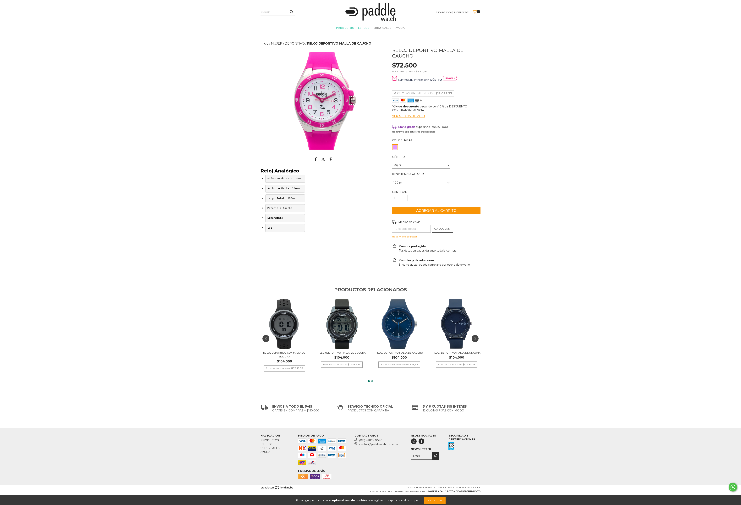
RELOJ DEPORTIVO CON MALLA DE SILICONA (284, 354)
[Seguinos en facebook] (421, 441)
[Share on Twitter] (323, 159)
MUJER (276, 43)
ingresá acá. (435, 491)
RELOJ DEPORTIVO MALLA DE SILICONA (342, 352)
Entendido (435, 500)
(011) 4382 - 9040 (370, 440)
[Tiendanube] (277, 489)
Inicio (264, 43)
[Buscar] (291, 11)
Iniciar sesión (461, 12)
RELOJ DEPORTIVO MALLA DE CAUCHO (399, 352)
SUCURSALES (382, 27)
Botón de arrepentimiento (463, 491)
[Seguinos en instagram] (414, 441)
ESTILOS (363, 27)
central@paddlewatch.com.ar (378, 444)
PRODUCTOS (345, 27)
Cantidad (399, 192)
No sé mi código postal (404, 236)
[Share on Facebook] (316, 159)
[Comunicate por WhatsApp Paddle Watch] (733, 487)
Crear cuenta (444, 12)
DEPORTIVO (295, 43)
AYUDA (400, 27)
